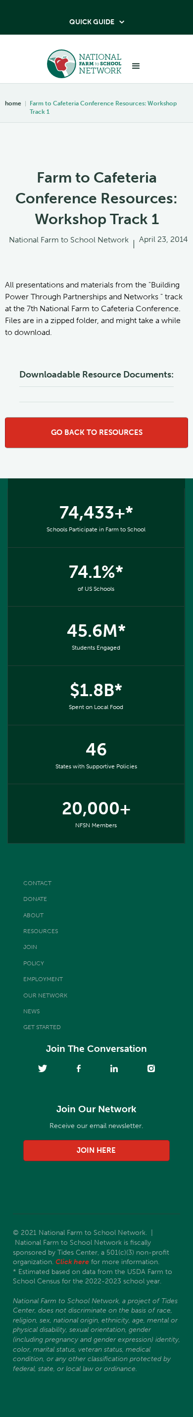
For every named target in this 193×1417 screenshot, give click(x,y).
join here (96, 1150)
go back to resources (97, 432)
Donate (35, 899)
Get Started (42, 1027)
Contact (37, 883)
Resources (40, 931)
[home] (81, 66)
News (31, 1011)
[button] (136, 66)
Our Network (45, 995)
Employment (43, 979)
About (33, 915)
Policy (33, 963)
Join (30, 947)
